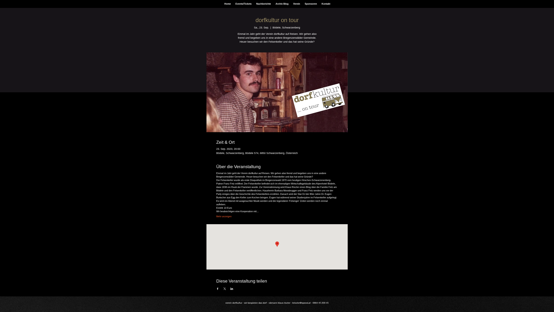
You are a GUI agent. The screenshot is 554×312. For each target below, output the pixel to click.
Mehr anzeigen (224, 216)
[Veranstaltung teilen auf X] (224, 289)
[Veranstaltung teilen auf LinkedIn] (231, 289)
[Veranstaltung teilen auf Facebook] (217, 289)
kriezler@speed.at (301, 302)
